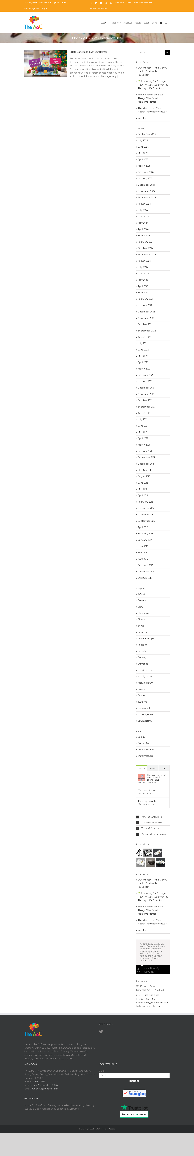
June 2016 (143, 546)
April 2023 (143, 286)
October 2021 (145, 400)
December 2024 (146, 185)
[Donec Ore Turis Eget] (147, 853)
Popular (141, 768)
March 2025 (144, 166)
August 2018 (144, 476)
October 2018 (145, 470)
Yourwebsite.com (151, 1006)
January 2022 (145, 381)
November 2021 (146, 394)
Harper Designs (108, 1129)
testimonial (144, 708)
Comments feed (146, 749)
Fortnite (142, 651)
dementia (143, 632)
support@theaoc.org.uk (35, 9)
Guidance (143, 664)
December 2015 (146, 572)
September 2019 (146, 457)
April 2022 (143, 362)
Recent (153, 768)
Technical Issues (147, 790)
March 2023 (144, 292)
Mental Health (145, 683)
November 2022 (146, 318)
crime (141, 626)
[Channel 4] (139, 852)
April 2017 (143, 527)
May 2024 (143, 223)
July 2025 (143, 140)
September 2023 (147, 254)
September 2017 (146, 521)
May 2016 (142, 553)
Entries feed (144, 743)
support (142, 702)
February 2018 (145, 502)
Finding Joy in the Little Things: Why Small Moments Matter (150, 98)
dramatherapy (146, 638)
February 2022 (145, 375)
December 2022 (146, 312)
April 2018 (143, 495)
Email (102, 1071)
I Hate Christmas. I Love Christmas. (89, 51)
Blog (140, 607)
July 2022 (143, 343)
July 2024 (143, 210)
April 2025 (143, 159)
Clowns (141, 619)
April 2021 (143, 438)
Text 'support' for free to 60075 (39, 3)
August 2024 (144, 204)
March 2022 (144, 369)
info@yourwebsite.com (156, 1003)
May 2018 (142, 489)
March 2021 (144, 445)
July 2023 (143, 267)
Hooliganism (145, 676)
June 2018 (143, 483)
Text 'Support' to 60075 (45, 1085)
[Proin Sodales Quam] (140, 862)
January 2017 (145, 540)
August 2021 (144, 413)
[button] (166, 22)
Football (142, 645)
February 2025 (146, 172)
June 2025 (143, 147)
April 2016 (143, 559)
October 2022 (145, 324)
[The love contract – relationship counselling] (141, 775)
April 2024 (143, 229)
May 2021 (143, 432)
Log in (141, 737)
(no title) (142, 118)
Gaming (142, 657)
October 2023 (145, 248)
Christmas (143, 613)
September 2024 (147, 197)
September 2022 (147, 331)
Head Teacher (145, 670)
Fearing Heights (147, 801)
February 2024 (146, 242)
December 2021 (146, 388)
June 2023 (143, 273)
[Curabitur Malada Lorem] (160, 862)
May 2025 (143, 153)
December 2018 (146, 464)
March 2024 (144, 235)
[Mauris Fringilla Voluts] (157, 853)
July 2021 (142, 419)
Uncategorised (146, 714)
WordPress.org (145, 756)
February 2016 (145, 565)
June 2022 (143, 350)
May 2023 (143, 280)
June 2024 (143, 216)
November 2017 (146, 515)
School (141, 695)
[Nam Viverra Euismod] (150, 862)
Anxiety (142, 600)
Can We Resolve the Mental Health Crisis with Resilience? (152, 71)
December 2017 (146, 508)
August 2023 (144, 261)
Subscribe (134, 1081)
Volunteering (145, 721)
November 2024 (146, 191)
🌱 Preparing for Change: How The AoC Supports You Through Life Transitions (153, 85)
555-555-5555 (152, 995)
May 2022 (143, 356)
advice (141, 594)
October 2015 (145, 578)
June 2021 (143, 426)
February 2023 (146, 299)
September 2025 (147, 134)
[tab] (153, 817)
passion (142, 689)
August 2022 (144, 337)
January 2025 (145, 178)
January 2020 (145, 451)
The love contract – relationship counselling (156, 777)
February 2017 (145, 534)
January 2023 (145, 305)
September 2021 (146, 407)
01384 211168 (60, 3)
